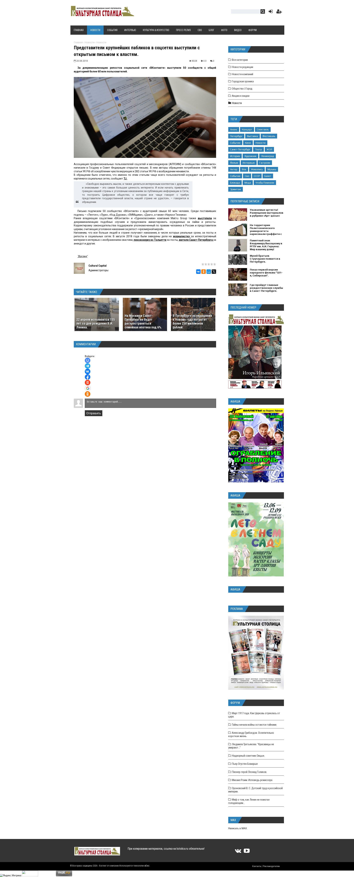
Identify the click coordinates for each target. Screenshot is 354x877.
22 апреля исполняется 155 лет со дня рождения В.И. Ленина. (95, 323)
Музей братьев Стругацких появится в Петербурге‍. (265, 258)
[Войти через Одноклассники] (87, 394)
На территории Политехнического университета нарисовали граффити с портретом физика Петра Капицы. (266, 232)
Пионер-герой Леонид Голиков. (249, 772)
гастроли (264, 162)
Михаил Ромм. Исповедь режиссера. (252, 780)
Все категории (240, 59)
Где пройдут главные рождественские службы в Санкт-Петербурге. (266, 287)
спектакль (263, 129)
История (235, 156)
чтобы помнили (265, 182)
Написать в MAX (237, 828)
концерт (247, 129)
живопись (257, 169)
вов (244, 169)
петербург (236, 136)
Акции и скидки (240, 95)
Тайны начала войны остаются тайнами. (254, 724)
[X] (214, 271)
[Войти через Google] (88, 388)
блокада (235, 182)
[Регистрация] (279, 12)
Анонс (233, 129)
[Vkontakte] (238, 852)
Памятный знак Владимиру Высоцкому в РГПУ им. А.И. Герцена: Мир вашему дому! (266, 245)
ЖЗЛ (269, 149)
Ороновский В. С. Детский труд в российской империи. (255, 790)
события (235, 175)
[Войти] (270, 12)
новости (261, 142)
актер (233, 169)
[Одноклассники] (203, 271)
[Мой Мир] (208, 271)
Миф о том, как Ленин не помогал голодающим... (249, 801)
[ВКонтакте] (198, 271)
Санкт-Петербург (240, 149)
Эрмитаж (235, 189)
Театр (258, 149)
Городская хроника (243, 81)
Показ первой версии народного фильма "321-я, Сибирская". (266, 272)
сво (247, 175)
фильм (234, 162)
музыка (272, 169)
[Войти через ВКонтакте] (87, 371)
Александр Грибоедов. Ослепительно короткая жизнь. (251, 734)
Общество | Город (242, 88)
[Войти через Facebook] (87, 377)
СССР (257, 175)
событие (235, 142)
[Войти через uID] (87, 360)
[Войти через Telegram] (87, 366)
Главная (78, 42)
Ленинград (267, 156)
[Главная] (102, 15)
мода (247, 182)
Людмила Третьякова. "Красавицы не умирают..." (251, 746)
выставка (252, 136)
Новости (90, 42)
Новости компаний (242, 74)
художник (250, 156)
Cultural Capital (97, 265)
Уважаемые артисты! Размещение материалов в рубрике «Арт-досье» (266, 212)
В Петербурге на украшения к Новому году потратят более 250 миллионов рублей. (192, 321)
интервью (249, 162)
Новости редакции (242, 67)
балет (267, 175)
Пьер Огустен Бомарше (245, 763)
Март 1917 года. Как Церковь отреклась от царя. (254, 715)
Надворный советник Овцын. (248, 755)
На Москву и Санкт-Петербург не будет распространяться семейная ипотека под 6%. (143, 321)
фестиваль (269, 136)
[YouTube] (247, 852)
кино (248, 142)
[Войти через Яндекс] (87, 382)
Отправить (93, 413)
